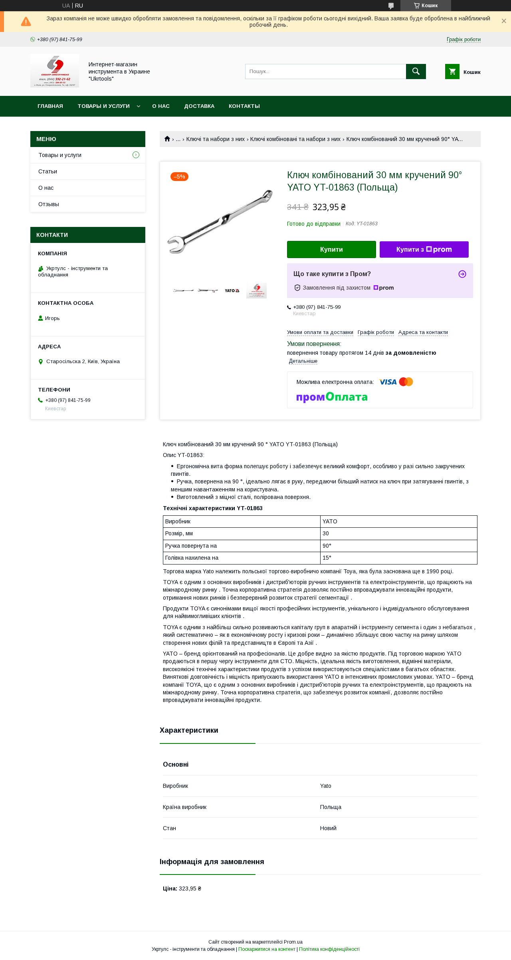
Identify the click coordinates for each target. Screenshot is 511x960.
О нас (161, 106)
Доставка (199, 106)
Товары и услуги (103, 106)
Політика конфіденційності (329, 949)
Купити (331, 249)
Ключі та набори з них (215, 139)
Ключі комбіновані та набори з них (295, 139)
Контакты (244, 106)
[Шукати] (416, 71)
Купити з (410, 249)
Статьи (47, 171)
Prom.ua (293, 942)
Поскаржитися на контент (266, 949)
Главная (50, 106)
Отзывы (48, 204)
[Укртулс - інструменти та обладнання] (54, 85)
